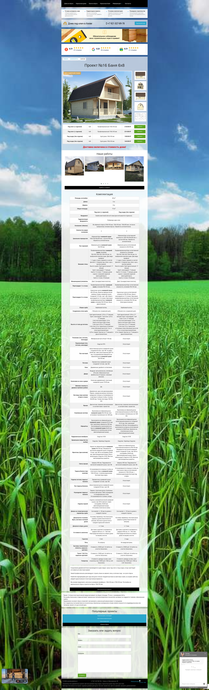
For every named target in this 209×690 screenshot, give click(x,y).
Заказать (139, 126)
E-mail (79, 646)
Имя (79, 633)
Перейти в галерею (104, 187)
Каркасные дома (81, 3)
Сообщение (81, 653)
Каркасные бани (105, 3)
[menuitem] (69, 3)
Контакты (128, 3)
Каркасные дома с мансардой (104, 615)
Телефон (80, 640)
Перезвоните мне (140, 23)
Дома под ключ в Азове (80, 23)
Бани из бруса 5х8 (104, 621)
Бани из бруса (93, 3)
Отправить (82, 675)
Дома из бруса (68, 3)
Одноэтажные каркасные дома (104, 618)
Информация (117, 3)
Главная (65, 59)
